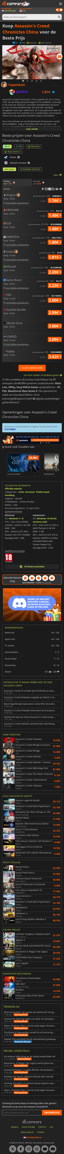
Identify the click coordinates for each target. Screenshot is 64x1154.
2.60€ (54, 300)
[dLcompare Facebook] (20, 1149)
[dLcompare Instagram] (28, 1149)
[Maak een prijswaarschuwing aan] (60, 57)
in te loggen (10, 429)
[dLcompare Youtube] (44, 1149)
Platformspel (42, 492)
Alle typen (9, 169)
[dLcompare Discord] (52, 1149)
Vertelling (10, 495)
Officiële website (13, 488)
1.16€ (54, 200)
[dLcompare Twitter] (12, 1149)
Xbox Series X (14, 151)
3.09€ (54, 339)
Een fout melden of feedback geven (42, 375)
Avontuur (30, 492)
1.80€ (54, 242)
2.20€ (54, 272)
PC (8, 146)
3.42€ (54, 356)
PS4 (20, 146)
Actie (21, 492)
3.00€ (54, 326)
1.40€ (54, 215)
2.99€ (54, 312)
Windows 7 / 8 (16, 518)
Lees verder (32, 129)
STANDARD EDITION (30, 169)
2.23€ (54, 285)
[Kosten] (50, 188)
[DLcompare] (32, 1121)
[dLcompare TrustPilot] (36, 1149)
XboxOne (35, 146)
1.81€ (54, 257)
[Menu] (60, 4)
